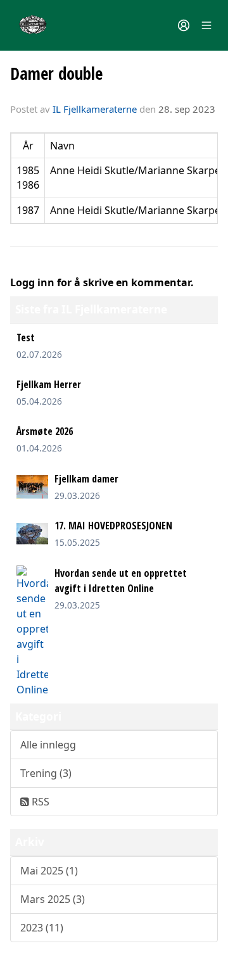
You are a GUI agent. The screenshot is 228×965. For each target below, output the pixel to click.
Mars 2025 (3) (52, 899)
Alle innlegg (48, 745)
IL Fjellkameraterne (95, 109)
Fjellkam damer (86, 479)
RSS (39, 802)
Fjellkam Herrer (48, 384)
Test (25, 337)
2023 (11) (41, 928)
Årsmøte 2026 (44, 431)
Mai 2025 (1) (49, 871)
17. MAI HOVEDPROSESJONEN (113, 526)
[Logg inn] (183, 25)
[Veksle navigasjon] (206, 25)
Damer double (56, 73)
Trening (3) (46, 773)
